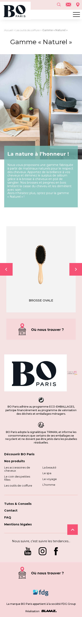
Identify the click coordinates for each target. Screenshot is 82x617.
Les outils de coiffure (28, 30)
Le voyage (49, 479)
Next (75, 269)
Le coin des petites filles (17, 478)
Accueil (8, 30)
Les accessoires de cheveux (17, 469)
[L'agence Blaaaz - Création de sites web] (48, 611)
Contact (10, 510)
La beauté (49, 467)
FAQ (7, 517)
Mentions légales (18, 524)
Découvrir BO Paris (19, 454)
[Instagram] (42, 551)
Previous (6, 269)
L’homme (48, 484)
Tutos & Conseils (18, 504)
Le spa (46, 473)
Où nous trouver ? (47, 330)
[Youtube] (27, 551)
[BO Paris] (35, 373)
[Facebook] (56, 551)
